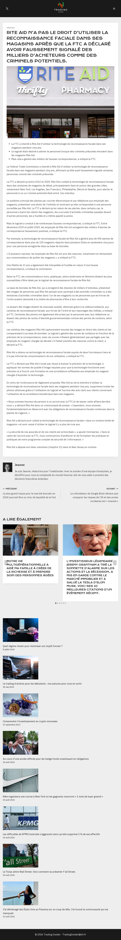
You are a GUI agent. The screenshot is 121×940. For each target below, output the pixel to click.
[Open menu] (114, 8)
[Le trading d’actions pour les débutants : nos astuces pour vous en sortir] (60, 667)
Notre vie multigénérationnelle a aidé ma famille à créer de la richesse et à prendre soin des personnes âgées (30, 568)
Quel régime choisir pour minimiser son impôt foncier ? (32, 646)
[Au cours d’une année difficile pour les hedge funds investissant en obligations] (60, 743)
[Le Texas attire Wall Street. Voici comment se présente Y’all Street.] (60, 856)
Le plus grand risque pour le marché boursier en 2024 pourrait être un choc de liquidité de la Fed (29, 493)
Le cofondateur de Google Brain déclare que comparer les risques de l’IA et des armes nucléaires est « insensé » (94, 495)
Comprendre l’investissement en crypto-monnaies (30, 721)
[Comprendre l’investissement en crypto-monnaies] (60, 705)
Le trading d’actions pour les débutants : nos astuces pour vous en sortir (42, 683)
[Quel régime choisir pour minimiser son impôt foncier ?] (60, 630)
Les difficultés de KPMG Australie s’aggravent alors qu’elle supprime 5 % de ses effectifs (51, 834)
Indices (11, 28)
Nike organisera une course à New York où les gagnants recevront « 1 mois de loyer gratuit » (53, 796)
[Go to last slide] (6, 562)
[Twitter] (7, 8)
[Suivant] (115, 562)
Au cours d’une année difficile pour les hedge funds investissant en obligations (46, 758)
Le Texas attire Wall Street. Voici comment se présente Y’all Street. (39, 871)
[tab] (55, 603)
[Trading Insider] (60, 8)
